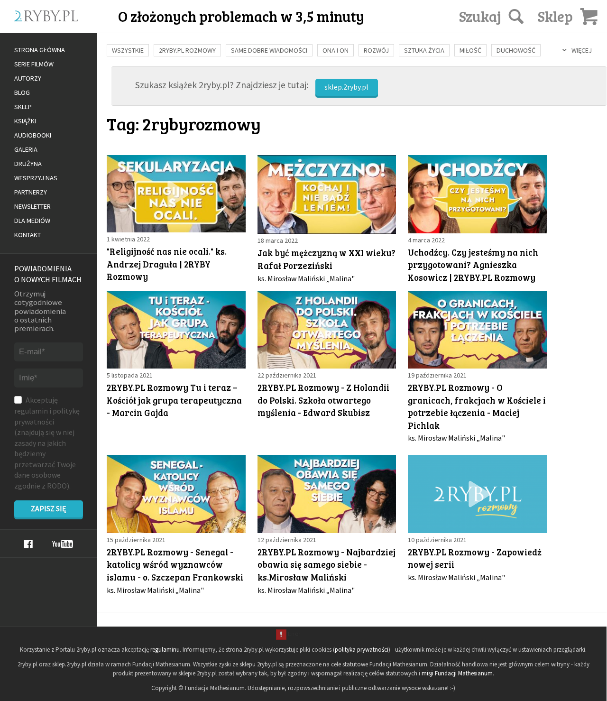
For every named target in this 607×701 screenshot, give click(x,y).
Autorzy (27, 78)
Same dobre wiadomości (269, 50)
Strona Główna (39, 50)
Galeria (25, 149)
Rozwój (376, 50)
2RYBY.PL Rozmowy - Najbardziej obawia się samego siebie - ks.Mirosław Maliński (326, 564)
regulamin (31, 410)
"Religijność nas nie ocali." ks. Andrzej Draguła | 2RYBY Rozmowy (167, 263)
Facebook (28, 544)
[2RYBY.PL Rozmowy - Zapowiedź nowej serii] (477, 494)
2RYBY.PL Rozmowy (187, 50)
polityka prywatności (361, 650)
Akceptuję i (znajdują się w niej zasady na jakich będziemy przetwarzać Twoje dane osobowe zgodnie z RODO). (47, 442)
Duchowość (516, 50)
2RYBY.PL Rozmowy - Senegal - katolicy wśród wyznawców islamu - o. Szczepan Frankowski (175, 564)
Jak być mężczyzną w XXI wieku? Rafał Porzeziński (326, 259)
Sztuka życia (424, 50)
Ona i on (335, 50)
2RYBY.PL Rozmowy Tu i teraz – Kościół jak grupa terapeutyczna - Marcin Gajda (174, 399)
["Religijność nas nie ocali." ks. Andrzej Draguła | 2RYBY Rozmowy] (176, 193)
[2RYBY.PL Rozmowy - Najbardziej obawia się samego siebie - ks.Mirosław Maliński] (327, 494)
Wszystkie (128, 50)
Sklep (23, 106)
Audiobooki (32, 135)
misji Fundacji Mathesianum (457, 673)
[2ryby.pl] (68, 27)
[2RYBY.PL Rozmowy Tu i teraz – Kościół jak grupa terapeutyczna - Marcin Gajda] (176, 330)
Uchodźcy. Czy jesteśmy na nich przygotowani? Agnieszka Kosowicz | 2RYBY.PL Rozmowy (473, 264)
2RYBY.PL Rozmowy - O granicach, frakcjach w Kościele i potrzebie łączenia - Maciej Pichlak (477, 406)
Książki (25, 121)
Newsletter (32, 206)
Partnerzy (30, 192)
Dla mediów (32, 220)
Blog (22, 92)
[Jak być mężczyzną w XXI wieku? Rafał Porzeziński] (327, 194)
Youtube (62, 544)
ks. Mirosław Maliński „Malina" (306, 278)
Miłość (470, 50)
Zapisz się (48, 508)
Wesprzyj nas (35, 178)
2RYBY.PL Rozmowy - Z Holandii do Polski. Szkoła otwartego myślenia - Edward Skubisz (323, 399)
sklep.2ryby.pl (346, 87)
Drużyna (28, 163)
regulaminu (165, 650)
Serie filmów (34, 64)
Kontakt (27, 235)
